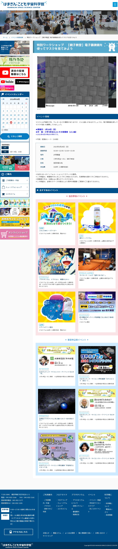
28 (18, 123)
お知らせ (46, 533)
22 (22, 119)
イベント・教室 (95, 500)
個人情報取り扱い (84, 533)
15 (22, 115)
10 (3, 115)
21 (18, 119)
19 (11, 119)
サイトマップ (48, 536)
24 (3, 123)
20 (15, 119)
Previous (39, 83)
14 (18, 115)
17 (3, 119)
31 (3, 126)
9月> (26, 99)
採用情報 (109, 515)
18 (7, 119)
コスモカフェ (62, 509)
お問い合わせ (100, 533)
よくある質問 (70, 533)
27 (15, 123)
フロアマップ (62, 500)
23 (26, 119)
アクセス (47, 506)
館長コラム (57, 533)
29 (22, 123)
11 (7, 115)
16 (26, 115)
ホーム (5, 37)
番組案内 (76, 512)
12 (11, 115)
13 (15, 115)
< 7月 (2, 99)
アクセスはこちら (20, 532)
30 (26, 123)
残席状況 (76, 514)
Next (114, 83)
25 (7, 123)
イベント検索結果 (17, 37)
